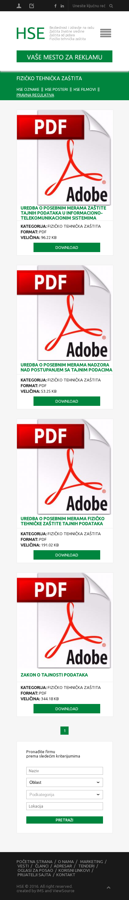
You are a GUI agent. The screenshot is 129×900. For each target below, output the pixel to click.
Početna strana (35, 861)
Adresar (63, 866)
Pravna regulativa (35, 95)
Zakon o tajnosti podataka (54, 674)
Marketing (91, 861)
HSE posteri (56, 89)
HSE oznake (28, 89)
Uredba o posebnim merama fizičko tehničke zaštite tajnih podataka (63, 521)
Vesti (23, 866)
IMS (40, 890)
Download (66, 247)
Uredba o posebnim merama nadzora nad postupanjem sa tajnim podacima (66, 367)
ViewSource (64, 890)
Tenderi (86, 866)
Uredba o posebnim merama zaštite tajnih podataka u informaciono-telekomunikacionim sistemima (63, 212)
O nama (66, 861)
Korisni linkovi (74, 870)
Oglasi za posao (35, 870)
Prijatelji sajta (34, 874)
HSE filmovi (85, 89)
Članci (42, 866)
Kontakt (65, 874)
